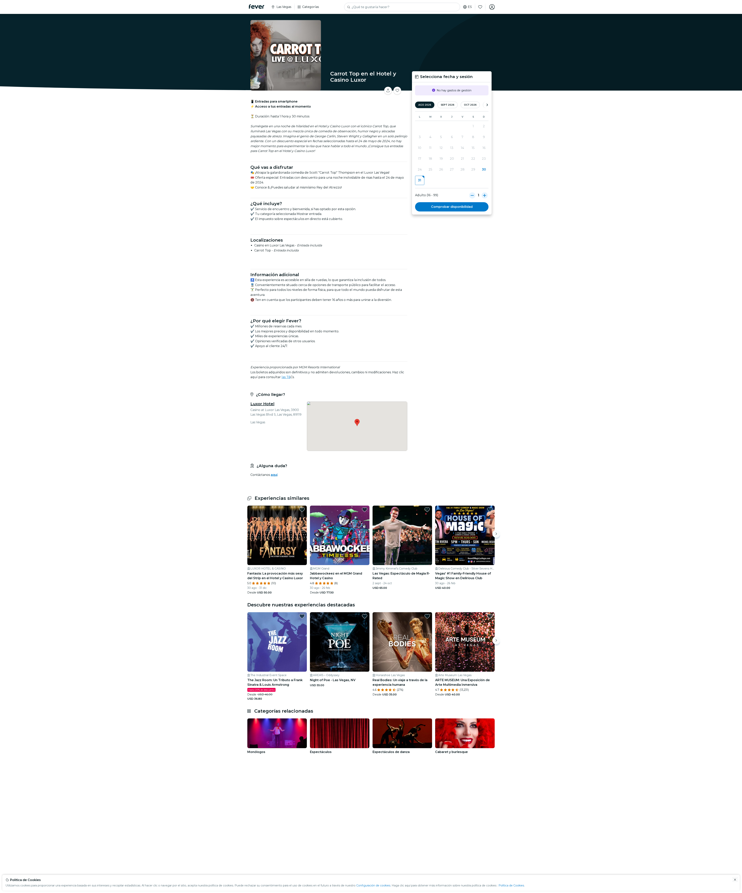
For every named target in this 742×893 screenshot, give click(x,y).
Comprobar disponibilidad (452, 207)
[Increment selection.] (485, 195)
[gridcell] (419, 180)
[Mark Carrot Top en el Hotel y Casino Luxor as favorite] (397, 90)
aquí (274, 475)
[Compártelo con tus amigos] (388, 90)
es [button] (470, 7)
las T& (286, 377)
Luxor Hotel (262, 404)
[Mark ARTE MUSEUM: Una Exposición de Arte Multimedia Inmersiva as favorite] (489, 616)
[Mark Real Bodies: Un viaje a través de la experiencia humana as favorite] (427, 616)
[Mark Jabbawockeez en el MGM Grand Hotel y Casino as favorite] (364, 509)
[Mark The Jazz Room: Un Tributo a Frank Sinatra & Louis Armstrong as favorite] (302, 616)
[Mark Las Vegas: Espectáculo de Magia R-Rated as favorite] (427, 509)
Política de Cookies (511, 885)
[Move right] (496, 534)
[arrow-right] (487, 105)
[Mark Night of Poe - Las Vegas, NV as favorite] (364, 616)
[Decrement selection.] (472, 195)
